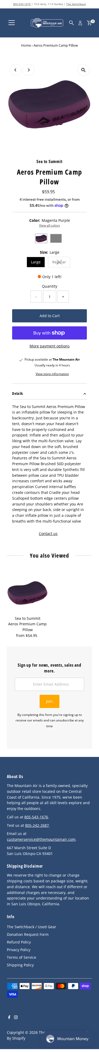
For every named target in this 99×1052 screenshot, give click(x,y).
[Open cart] (89, 23)
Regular (61, 262)
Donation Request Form (28, 934)
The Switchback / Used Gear (31, 926)
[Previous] (15, 70)
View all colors (49, 225)
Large (36, 261)
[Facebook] (9, 1017)
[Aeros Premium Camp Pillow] (27, 592)
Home (26, 45)
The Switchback (76, 4)
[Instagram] (16, 1017)
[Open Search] (71, 23)
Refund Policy (19, 942)
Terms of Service (21, 957)
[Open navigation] (11, 23)
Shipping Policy (20, 964)
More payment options (50, 345)
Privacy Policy (18, 949)
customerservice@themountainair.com (41, 839)
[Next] (28, 70)
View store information (52, 374)
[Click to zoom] (83, 70)
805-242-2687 (37, 825)
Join (49, 701)
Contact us (48, 533)
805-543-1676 (22, 4)
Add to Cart (50, 315)
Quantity (49, 286)
